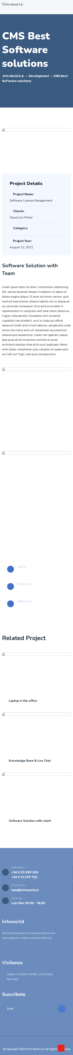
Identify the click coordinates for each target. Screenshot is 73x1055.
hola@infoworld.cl (25, 890)
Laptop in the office (23, 701)
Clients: (18, 211)
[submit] (62, 1009)
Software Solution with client (30, 821)
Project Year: (22, 240)
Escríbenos (18, 885)
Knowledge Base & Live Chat (30, 761)
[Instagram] (39, 1042)
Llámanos (17, 867)
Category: (20, 228)
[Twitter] (34, 1042)
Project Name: (23, 194)
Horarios (16, 898)
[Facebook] (29, 1042)
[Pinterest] (44, 1042)
